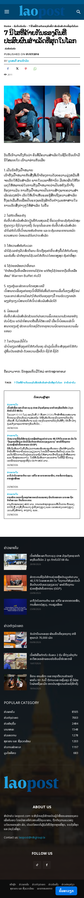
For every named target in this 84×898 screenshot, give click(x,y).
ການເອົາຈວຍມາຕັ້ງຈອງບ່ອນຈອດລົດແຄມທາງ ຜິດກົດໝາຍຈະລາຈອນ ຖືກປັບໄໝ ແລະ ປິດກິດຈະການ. (40, 498)
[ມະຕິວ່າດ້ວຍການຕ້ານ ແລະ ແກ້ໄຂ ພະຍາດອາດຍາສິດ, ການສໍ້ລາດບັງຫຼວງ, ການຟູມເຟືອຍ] (15, 607)
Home (7, 26)
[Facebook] (8, 69)
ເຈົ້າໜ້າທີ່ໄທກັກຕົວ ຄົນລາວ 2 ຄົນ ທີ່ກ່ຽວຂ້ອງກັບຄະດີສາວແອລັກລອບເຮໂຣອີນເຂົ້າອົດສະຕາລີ (53, 657)
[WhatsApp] (35, 69)
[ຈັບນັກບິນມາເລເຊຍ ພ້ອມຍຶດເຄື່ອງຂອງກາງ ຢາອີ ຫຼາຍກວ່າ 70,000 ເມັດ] (15, 640)
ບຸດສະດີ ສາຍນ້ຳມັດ (18, 60)
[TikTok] (37, 865)
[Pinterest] (26, 69)
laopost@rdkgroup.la (32, 837)
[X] (17, 69)
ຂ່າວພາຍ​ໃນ (12, 404)
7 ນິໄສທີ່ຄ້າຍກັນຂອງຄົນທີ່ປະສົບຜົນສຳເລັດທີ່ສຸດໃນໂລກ (38, 382)
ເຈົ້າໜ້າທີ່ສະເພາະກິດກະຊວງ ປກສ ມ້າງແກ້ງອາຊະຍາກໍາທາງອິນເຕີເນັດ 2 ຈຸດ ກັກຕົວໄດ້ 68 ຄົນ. (40, 409)
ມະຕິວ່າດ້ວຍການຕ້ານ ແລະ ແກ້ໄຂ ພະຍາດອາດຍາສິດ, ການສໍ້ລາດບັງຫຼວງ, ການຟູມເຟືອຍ (40, 477)
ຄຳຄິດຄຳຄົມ (70, 382)
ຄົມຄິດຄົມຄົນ (20, 26)
